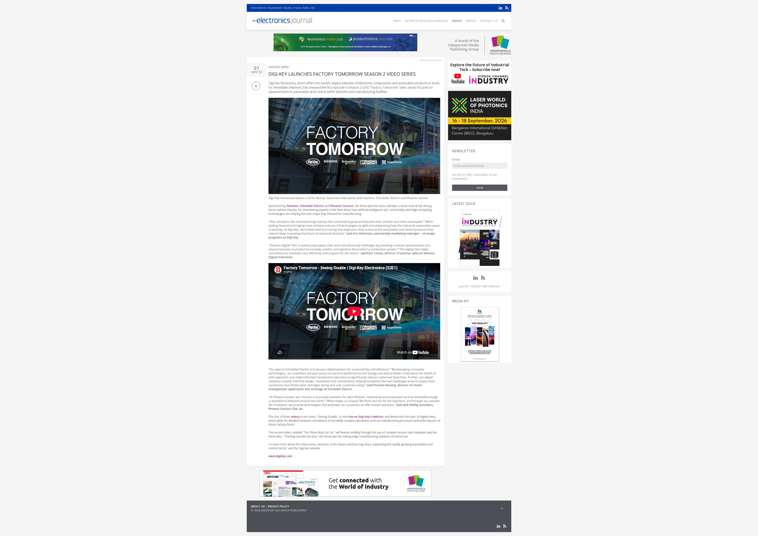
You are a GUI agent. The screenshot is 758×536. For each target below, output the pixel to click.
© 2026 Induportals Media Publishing (278, 510)
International (258, 7)
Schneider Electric (312, 206)
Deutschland (274, 7)
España (287, 7)
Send (480, 188)
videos (295, 416)
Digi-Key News (278, 67)
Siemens (292, 206)
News (397, 21)
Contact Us (489, 21)
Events (471, 21)
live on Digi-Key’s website (366, 416)
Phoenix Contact (341, 206)
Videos (457, 21)
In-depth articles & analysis (426, 21)
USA (312, 7)
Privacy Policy (278, 506)
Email (456, 159)
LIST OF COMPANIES (264, 514)
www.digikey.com (280, 456)
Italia (305, 7)
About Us (258, 506)
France (297, 7)
